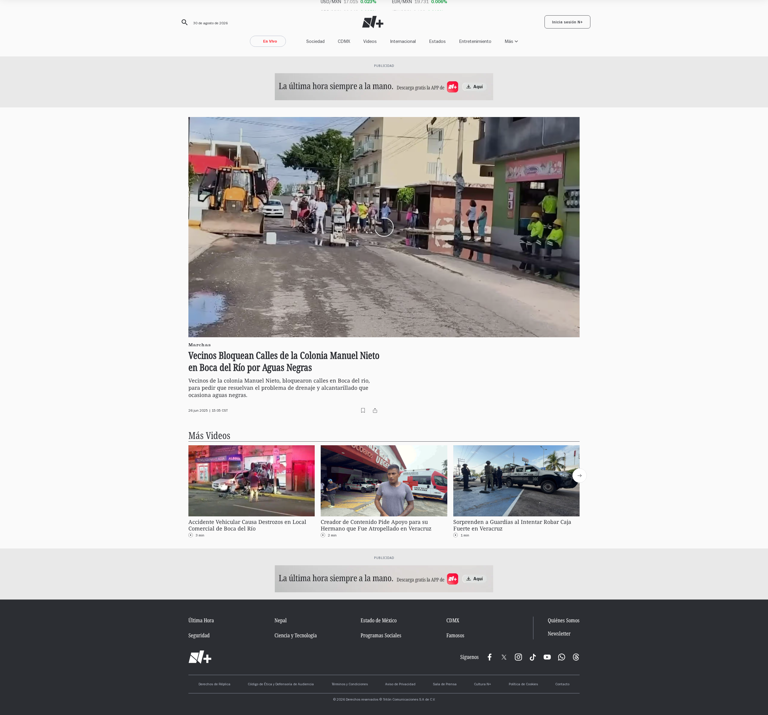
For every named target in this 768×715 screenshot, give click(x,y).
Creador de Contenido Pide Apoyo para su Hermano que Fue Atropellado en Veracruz (376, 525)
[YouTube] (547, 657)
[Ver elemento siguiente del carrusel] (579, 475)
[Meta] (489, 657)
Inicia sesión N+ (567, 23)
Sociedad (315, 41)
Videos (370, 41)
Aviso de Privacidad (400, 684)
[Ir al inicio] (200, 657)
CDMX (344, 41)
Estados (437, 41)
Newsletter (559, 633)
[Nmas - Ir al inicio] (372, 22)
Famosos (455, 635)
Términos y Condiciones (350, 684)
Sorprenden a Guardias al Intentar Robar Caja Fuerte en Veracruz (512, 525)
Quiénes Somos (564, 620)
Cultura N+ (482, 684)
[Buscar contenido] (184, 23)
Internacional (403, 41)
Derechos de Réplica (214, 684)
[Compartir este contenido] (375, 410)
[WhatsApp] (561, 657)
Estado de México (379, 620)
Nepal (280, 620)
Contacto (562, 684)
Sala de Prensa (445, 684)
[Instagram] (518, 657)
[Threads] (576, 657)
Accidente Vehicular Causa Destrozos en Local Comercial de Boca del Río (247, 525)
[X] (504, 657)
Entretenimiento (475, 41)
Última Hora (201, 620)
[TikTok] (532, 657)
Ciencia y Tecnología (295, 635)
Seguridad (199, 635)
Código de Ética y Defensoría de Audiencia (281, 684)
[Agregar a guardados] (363, 410)
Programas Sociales (381, 635)
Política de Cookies (523, 684)
